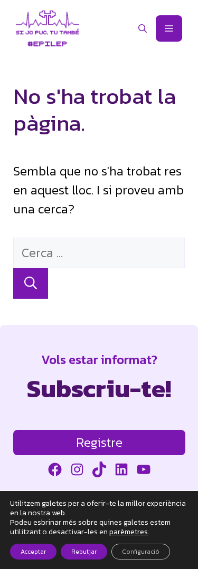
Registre (99, 442)
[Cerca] (30, 283)
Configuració (140, 551)
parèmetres (128, 532)
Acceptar (33, 551)
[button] (142, 28)
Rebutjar (84, 551)
